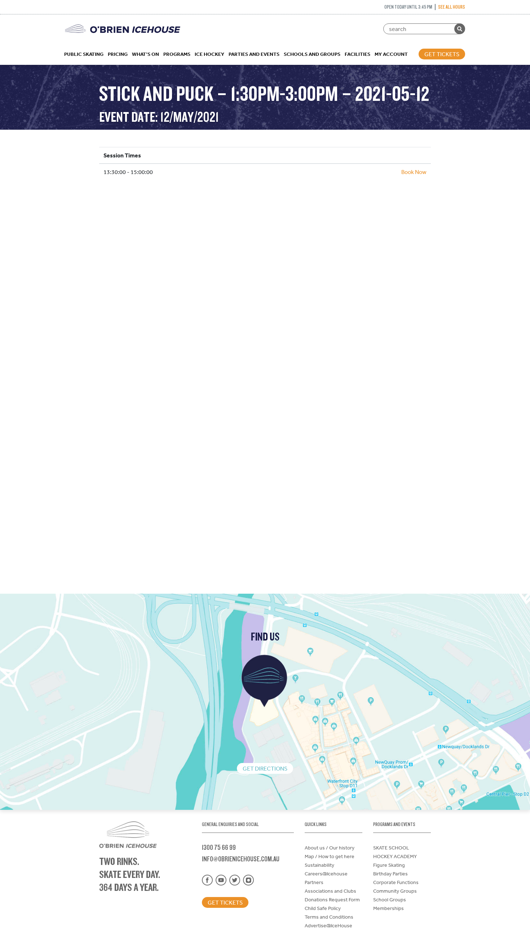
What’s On (145, 54)
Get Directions (265, 768)
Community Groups (395, 891)
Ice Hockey (209, 54)
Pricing (118, 54)
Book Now (414, 171)
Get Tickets (441, 54)
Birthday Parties (390, 873)
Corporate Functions (396, 882)
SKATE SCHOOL (391, 847)
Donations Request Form (332, 899)
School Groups (389, 899)
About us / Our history (329, 847)
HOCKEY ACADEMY (395, 856)
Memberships (388, 908)
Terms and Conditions (329, 917)
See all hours (451, 7)
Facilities (357, 54)
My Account (391, 54)
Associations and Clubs (330, 891)
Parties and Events (254, 54)
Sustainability (319, 865)
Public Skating (83, 54)
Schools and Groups (312, 54)
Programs (176, 54)
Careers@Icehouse (326, 873)
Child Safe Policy (323, 908)
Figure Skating (389, 865)
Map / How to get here (329, 856)
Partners (314, 882)
